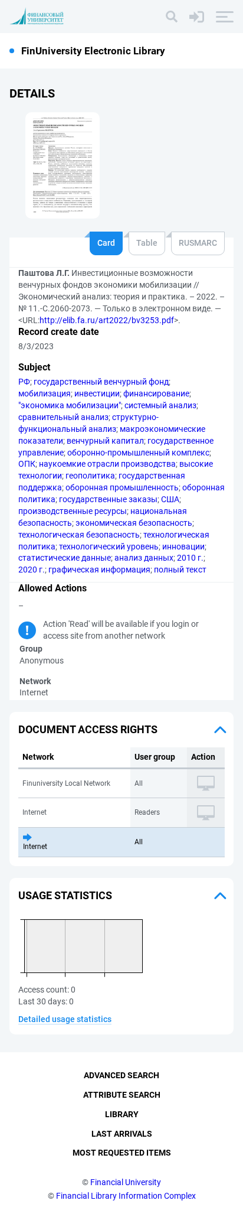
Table (146, 243)
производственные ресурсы (72, 511)
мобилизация (44, 393)
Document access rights (87, 729)
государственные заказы (108, 499)
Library (122, 1114)
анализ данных (143, 557)
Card (106, 243)
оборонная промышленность (122, 487)
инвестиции (97, 393)
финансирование (156, 393)
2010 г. (190, 557)
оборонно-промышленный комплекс (138, 452)
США (170, 499)
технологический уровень (109, 546)
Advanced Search (121, 1075)
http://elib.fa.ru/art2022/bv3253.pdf (107, 320)
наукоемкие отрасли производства (107, 464)
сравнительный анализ (63, 417)
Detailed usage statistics (64, 1019)
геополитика (90, 475)
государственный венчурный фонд (101, 381)
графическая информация (99, 569)
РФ (24, 381)
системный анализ (160, 405)
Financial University (125, 1182)
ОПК (26, 464)
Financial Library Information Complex (126, 1196)
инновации (183, 546)
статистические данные (64, 557)
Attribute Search (121, 1094)
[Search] (172, 16)
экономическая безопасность (133, 523)
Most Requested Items (122, 1152)
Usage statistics (65, 895)
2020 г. (31, 569)
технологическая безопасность (79, 534)
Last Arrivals (121, 1133)
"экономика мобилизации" (69, 405)
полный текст (180, 569)
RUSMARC (198, 243)
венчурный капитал (105, 440)
